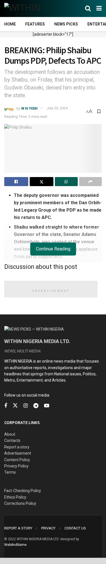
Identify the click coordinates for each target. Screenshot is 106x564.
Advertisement (17, 453)
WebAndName (15, 545)
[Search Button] (88, 8)
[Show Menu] (99, 8)
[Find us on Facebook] (5, 406)
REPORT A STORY (18, 528)
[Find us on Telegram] (35, 406)
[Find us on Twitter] (15, 405)
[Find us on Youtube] (46, 406)
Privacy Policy (16, 466)
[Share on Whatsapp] (66, 181)
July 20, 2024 (57, 108)
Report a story (16, 447)
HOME (10, 24)
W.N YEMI (29, 108)
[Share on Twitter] (42, 181)
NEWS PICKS (66, 24)
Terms (10, 472)
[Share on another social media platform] (90, 181)
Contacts (12, 440)
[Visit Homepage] (31, 8)
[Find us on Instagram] (25, 406)
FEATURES (35, 24)
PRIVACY (48, 528)
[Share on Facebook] (16, 181)
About (9, 434)
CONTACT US (75, 528)
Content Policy (17, 459)
